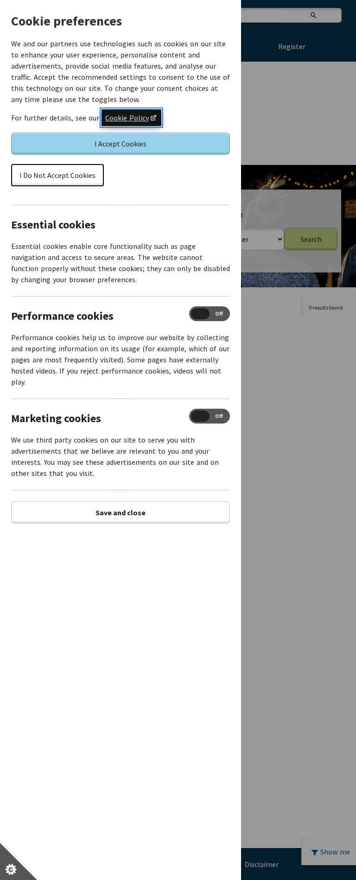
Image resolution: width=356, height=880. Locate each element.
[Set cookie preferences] (18, 861)
